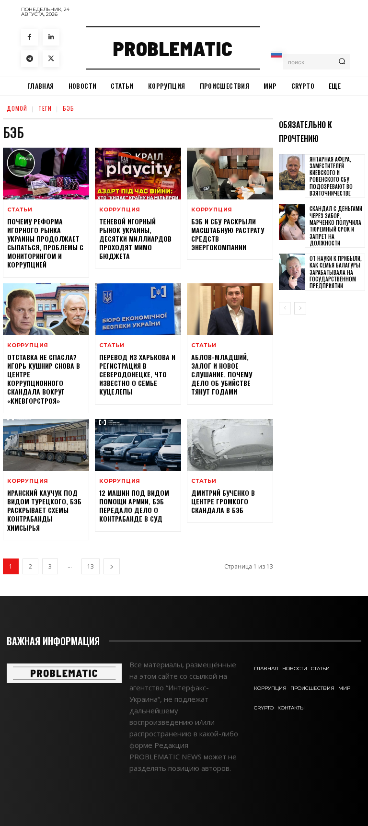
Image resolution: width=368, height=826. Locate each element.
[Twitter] (51, 58)
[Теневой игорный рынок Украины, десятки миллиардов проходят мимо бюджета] (138, 173)
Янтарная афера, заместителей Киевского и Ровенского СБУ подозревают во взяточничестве (331, 176)
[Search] (342, 62)
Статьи (20, 209)
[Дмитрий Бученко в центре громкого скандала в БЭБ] (230, 445)
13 (90, 566)
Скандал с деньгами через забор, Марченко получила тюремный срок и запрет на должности (336, 225)
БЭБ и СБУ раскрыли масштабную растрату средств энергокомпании (227, 234)
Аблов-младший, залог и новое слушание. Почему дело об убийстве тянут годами (221, 374)
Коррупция (119, 209)
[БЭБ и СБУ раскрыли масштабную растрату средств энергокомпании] (230, 173)
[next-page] (112, 566)
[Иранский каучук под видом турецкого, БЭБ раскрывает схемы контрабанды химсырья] (46, 445)
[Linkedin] (51, 37)
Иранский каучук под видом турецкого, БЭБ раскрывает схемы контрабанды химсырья (44, 510)
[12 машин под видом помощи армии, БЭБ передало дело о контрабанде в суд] (138, 445)
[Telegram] (29, 58)
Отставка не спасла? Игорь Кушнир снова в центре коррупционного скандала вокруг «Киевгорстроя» (43, 379)
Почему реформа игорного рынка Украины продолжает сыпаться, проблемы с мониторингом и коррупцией (45, 243)
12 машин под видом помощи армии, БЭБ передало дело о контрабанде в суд (134, 506)
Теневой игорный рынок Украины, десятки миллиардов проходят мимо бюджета (135, 238)
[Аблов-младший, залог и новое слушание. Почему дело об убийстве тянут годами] (230, 309)
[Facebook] (29, 37)
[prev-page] (285, 308)
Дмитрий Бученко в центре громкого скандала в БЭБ (223, 501)
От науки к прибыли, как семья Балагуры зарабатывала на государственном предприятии (336, 272)
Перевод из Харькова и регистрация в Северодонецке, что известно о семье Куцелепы (137, 374)
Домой (17, 108)
